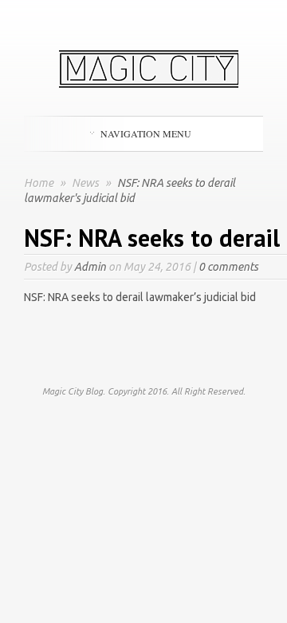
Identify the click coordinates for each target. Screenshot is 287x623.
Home (38, 183)
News (86, 183)
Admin (90, 266)
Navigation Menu (145, 133)
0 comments (228, 266)
